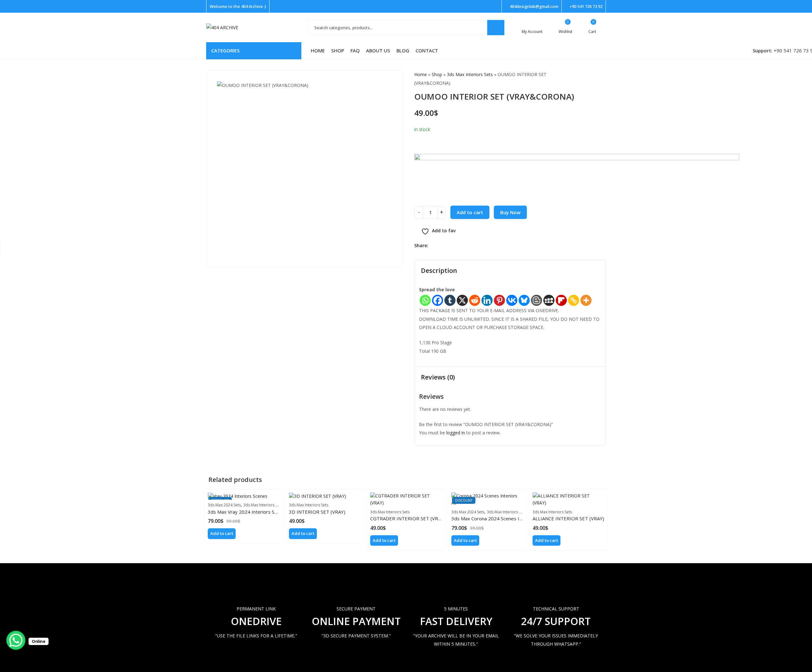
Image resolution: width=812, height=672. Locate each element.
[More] (586, 300)
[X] (462, 300)
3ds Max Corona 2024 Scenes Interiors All (497, 518)
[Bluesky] (524, 300)
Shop (437, 74)
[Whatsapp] (425, 300)
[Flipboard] (561, 300)
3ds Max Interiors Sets (470, 74)
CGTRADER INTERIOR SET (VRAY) (407, 518)
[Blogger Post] (536, 300)
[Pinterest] (499, 300)
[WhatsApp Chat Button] (15, 640)
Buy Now (510, 212)
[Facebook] (437, 300)
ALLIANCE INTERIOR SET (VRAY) (568, 518)
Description (439, 270)
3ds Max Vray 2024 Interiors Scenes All (250, 512)
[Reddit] (474, 300)
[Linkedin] (487, 300)
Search (495, 27)
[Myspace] (548, 300)
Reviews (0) (438, 377)
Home (420, 74)
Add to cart (470, 212)
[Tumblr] (449, 300)
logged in (455, 433)
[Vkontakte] (511, 300)
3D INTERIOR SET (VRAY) (317, 512)
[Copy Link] (573, 300)
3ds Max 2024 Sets (224, 505)
